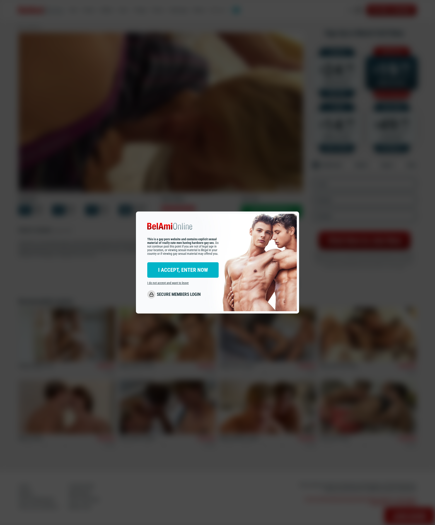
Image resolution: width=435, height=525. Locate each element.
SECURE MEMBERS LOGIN (179, 294)
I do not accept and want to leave (168, 283)
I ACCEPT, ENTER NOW (183, 270)
